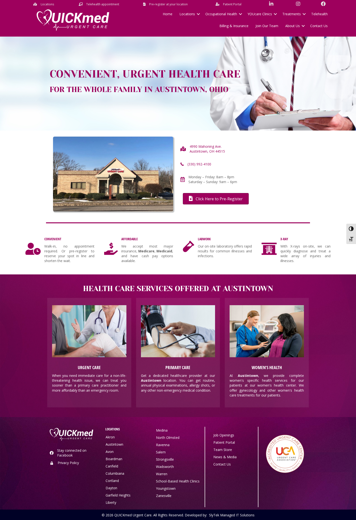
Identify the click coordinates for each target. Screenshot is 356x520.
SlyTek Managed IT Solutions (232, 515)
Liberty (111, 502)
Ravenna (163, 444)
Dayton (111, 488)
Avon (110, 451)
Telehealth (319, 14)
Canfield (112, 466)
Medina (162, 430)
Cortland (112, 480)
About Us (292, 25)
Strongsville (165, 459)
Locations (187, 14)
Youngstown (166, 488)
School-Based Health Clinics (178, 481)
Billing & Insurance (233, 25)
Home (167, 14)
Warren (161, 474)
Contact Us (319, 25)
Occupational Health (221, 14)
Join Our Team (266, 25)
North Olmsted (167, 437)
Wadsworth (165, 466)
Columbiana (115, 473)
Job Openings (223, 435)
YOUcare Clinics (260, 14)
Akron (110, 437)
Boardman (114, 459)
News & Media (225, 457)
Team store (222, 449)
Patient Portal (224, 442)
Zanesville (163, 495)
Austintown (114, 444)
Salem (161, 452)
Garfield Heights (118, 495)
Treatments (291, 14)
